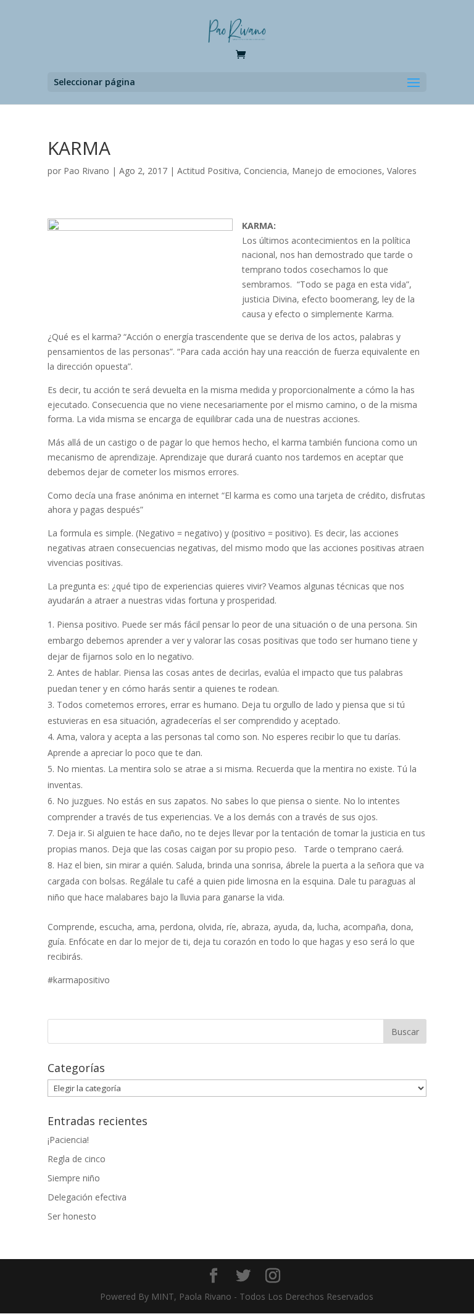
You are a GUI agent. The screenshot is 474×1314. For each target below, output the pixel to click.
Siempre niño (74, 1178)
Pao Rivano (86, 171)
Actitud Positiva (208, 171)
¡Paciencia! (68, 1140)
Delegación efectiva (87, 1197)
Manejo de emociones (337, 171)
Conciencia (265, 171)
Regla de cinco (77, 1159)
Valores (402, 171)
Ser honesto (72, 1216)
